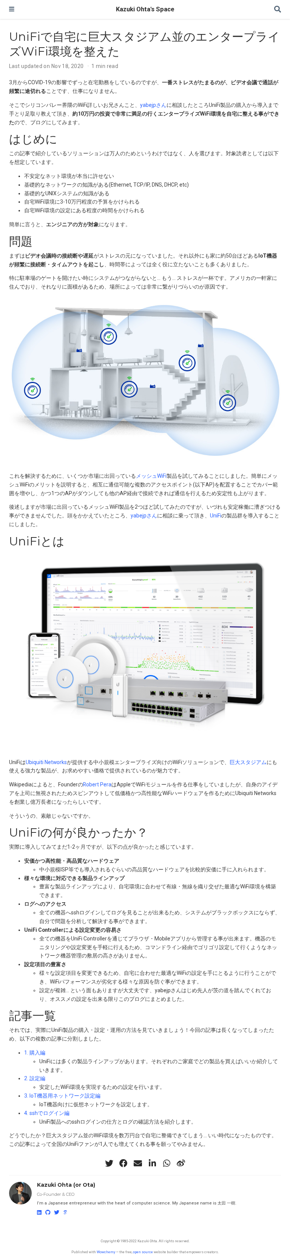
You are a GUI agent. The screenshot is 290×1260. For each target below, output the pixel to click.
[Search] (277, 9)
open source (143, 1252)
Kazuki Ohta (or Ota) (66, 1185)
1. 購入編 (34, 1053)
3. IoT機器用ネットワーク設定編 (62, 1096)
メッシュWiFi (151, 476)
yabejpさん (153, 105)
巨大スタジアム (248, 762)
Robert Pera (97, 784)
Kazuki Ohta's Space (145, 9)
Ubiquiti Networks (46, 762)
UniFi (215, 516)
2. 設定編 (34, 1078)
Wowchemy (106, 1252)
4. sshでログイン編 (46, 1113)
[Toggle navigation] (11, 9)
